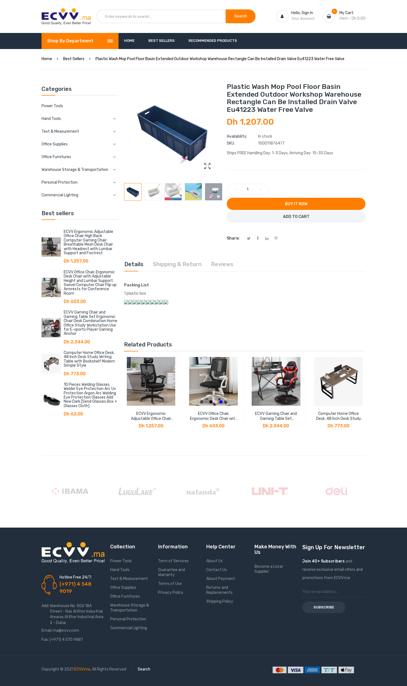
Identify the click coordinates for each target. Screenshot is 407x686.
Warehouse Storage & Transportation (129, 608)
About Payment (220, 578)
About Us (214, 561)
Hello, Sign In (302, 13)
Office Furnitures (125, 596)
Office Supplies (123, 587)
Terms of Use (170, 583)
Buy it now (296, 204)
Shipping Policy (219, 601)
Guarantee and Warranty (171, 572)
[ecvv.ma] (66, 13)
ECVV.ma (82, 669)
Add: (45, 605)
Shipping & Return (177, 264)
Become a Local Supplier (268, 569)
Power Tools (52, 106)
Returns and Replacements (219, 590)
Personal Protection (128, 619)
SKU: (231, 143)
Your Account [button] (303, 18)
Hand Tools (120, 569)
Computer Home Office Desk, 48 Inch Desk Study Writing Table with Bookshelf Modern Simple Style (89, 359)
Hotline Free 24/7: (76, 577)
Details (133, 264)
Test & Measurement (129, 578)
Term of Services (173, 561)
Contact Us (216, 569)
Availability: (237, 136)
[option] (133, 192)
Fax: (45, 639)
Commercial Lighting (128, 628)
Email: (47, 630)
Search (144, 669)
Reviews (222, 264)
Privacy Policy (170, 592)
